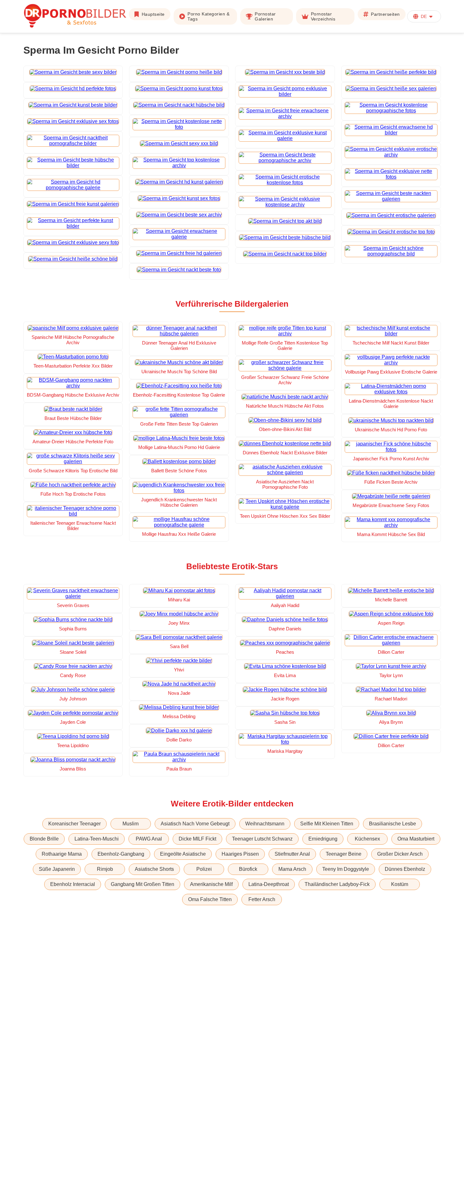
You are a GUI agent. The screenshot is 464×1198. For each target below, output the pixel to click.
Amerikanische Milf (211, 884)
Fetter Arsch (261, 899)
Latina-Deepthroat (268, 884)
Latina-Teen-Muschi (96, 838)
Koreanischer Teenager (74, 823)
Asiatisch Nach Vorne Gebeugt (195, 823)
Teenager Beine (343, 854)
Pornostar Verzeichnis (323, 16)
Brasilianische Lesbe (392, 823)
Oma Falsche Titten (210, 899)
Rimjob (105, 869)
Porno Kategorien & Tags (208, 16)
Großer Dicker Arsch (400, 854)
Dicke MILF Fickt (197, 838)
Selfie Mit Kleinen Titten (326, 823)
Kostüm (399, 884)
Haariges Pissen (240, 854)
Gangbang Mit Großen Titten (142, 884)
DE (424, 16)
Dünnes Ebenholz (405, 869)
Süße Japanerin (57, 869)
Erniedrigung (322, 838)
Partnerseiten (385, 14)
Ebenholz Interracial (72, 884)
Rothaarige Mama (62, 854)
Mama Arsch (292, 869)
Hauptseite (153, 14)
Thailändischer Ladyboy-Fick (337, 884)
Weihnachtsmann (264, 823)
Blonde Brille (44, 838)
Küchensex (367, 838)
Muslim (130, 823)
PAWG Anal (149, 838)
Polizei (204, 869)
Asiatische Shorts (154, 869)
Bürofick (248, 869)
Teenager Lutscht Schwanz (262, 838)
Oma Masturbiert (415, 838)
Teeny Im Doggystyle (345, 869)
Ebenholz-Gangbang (121, 854)
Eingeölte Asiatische (183, 854)
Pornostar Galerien (265, 16)
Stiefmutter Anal (292, 854)
